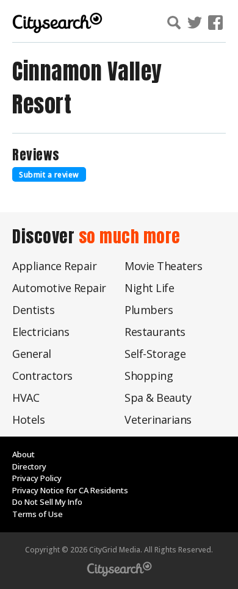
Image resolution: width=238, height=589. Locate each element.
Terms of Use (37, 514)
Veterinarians (158, 419)
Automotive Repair (59, 287)
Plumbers (148, 309)
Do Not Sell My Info (47, 501)
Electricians (40, 331)
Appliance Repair (54, 266)
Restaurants (155, 331)
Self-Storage (155, 353)
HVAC (25, 397)
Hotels (28, 419)
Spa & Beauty (157, 397)
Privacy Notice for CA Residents (70, 490)
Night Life (149, 287)
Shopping (148, 375)
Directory (29, 466)
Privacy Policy (37, 478)
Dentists (33, 309)
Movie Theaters (163, 266)
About (23, 454)
